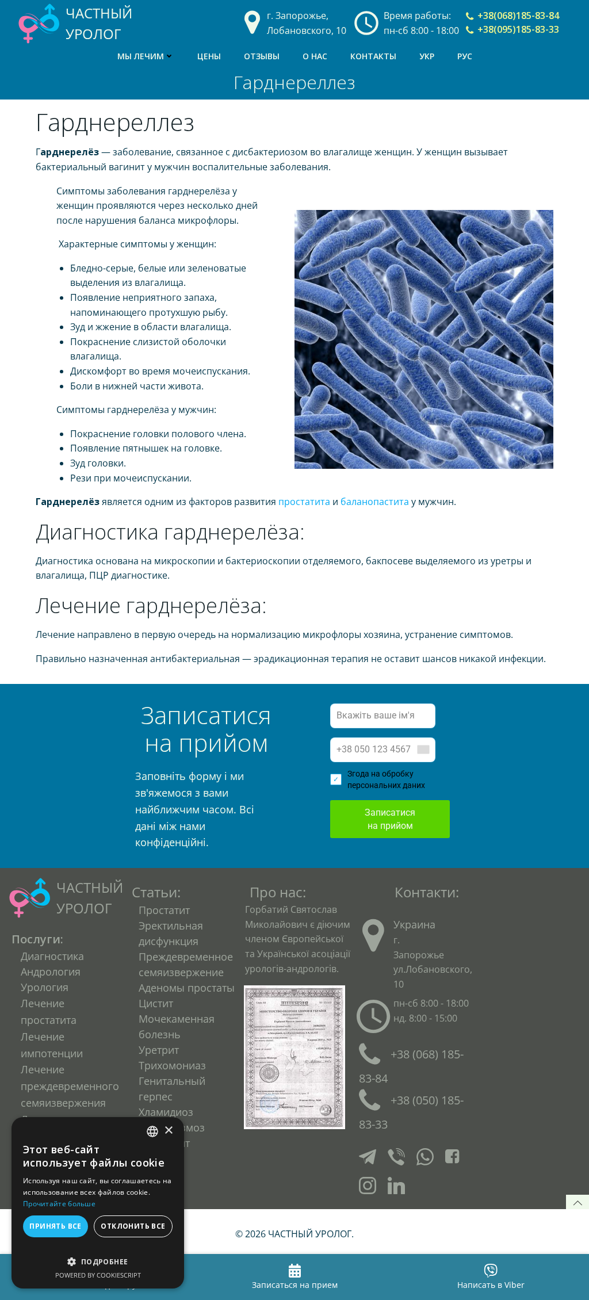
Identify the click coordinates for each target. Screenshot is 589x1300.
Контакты (373, 56)
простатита (304, 501)
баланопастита (375, 501)
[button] (98, 1256)
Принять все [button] (55, 1226)
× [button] (168, 1130)
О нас (315, 56)
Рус (464, 56)
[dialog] (98, 1202)
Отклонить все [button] (133, 1226)
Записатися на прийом (390, 819)
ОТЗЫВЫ (262, 56)
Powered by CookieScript (98, 1275)
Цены (209, 56)
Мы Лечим (140, 56)
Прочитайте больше (59, 1204)
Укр (426, 56)
